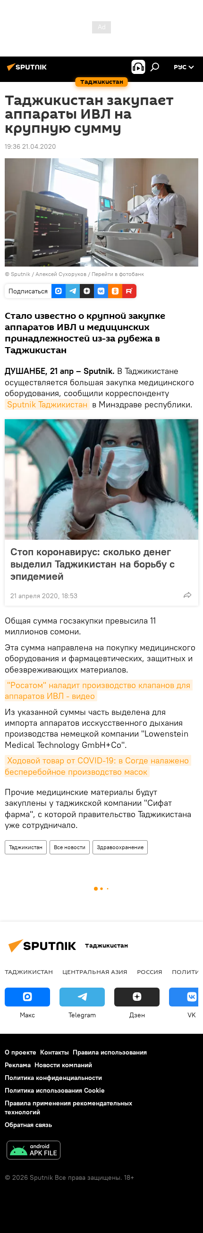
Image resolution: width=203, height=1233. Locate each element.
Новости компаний (63, 1065)
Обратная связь (28, 1124)
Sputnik (21, 273)
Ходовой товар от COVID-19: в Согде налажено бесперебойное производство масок (98, 766)
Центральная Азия (94, 971)
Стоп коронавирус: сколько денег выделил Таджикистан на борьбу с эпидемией (92, 563)
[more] (187, 594)
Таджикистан (25, 847)
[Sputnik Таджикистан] (28, 70)
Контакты (54, 1052)
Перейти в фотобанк (118, 273)
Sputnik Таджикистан (47, 404)
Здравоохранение (120, 847)
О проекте (20, 1052)
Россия (149, 971)
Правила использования (110, 1052)
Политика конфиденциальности (53, 1077)
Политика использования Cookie (55, 1090)
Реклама (18, 1065)
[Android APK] (33, 1151)
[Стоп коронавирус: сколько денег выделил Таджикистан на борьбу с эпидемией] (101, 479)
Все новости (69, 847)
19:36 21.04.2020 (30, 146)
